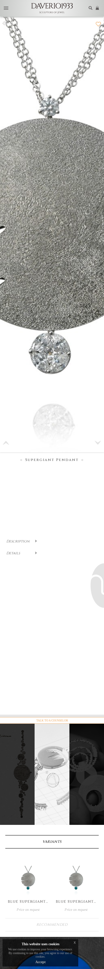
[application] (86, 784)
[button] (97, 443)
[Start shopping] (97, 8)
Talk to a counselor (52, 720)
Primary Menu (6, 8)
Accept (40, 962)
